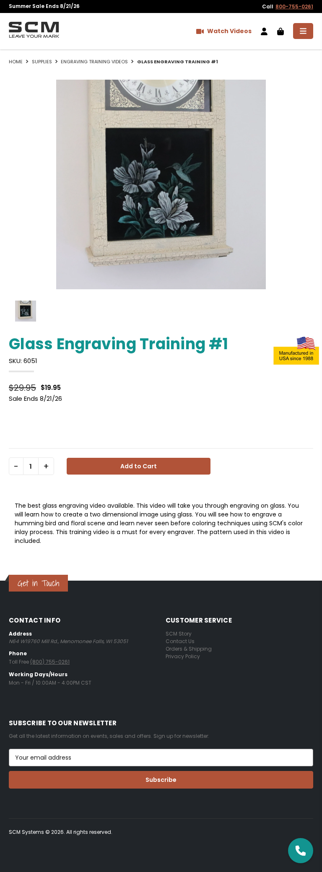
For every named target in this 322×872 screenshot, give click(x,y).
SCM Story (179, 633)
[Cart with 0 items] (280, 31)
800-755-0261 (294, 6)
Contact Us (180, 641)
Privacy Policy (183, 656)
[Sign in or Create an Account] (264, 31)
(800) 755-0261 (50, 661)
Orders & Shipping (189, 648)
